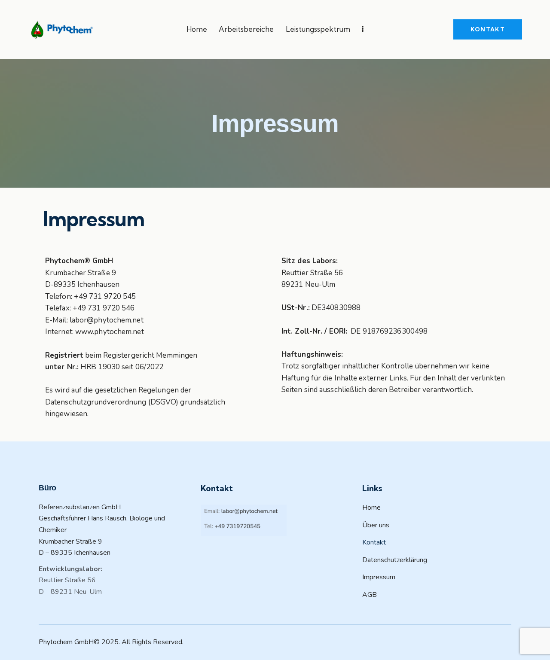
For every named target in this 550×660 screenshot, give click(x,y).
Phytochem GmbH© (69, 642)
